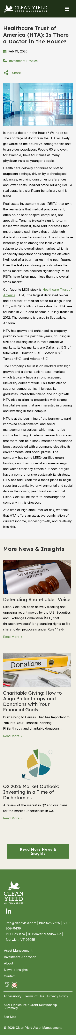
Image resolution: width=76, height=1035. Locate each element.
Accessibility (12, 996)
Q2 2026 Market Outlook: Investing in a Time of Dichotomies (31, 791)
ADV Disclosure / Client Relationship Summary (30, 1006)
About (8, 963)
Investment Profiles (23, 61)
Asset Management (18, 950)
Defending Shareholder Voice (36, 599)
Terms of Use (34, 996)
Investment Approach (20, 957)
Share (16, 73)
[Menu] (67, 9)
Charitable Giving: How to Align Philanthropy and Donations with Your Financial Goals (32, 701)
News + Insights (16, 970)
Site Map (10, 1017)
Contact (9, 976)
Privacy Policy (57, 996)
